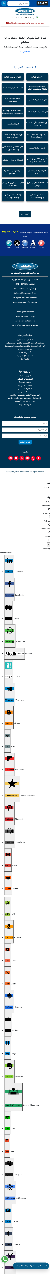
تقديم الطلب (25, 442)
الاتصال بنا (25, 51)
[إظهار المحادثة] (4, 1259)
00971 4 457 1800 (37, 23)
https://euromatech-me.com (25, 302)
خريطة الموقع (25, 404)
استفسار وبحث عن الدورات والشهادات (31, 1266)
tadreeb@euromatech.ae (25, 293)
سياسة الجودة (25, 382)
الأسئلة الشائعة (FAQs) (25, 401)
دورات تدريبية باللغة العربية (25, 279)
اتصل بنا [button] (25, 214)
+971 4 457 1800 (22, 316)
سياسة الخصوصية (25, 391)
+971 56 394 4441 (21, 288)
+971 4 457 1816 (21, 284)
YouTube (41, 247)
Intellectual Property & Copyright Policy (25, 398)
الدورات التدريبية (25, 385)
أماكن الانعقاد (25, 352)
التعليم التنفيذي (25, 388)
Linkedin (8, 247)
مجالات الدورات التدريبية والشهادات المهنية (25, 342)
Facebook (25, 247)
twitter (17, 247)
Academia (33, 247)
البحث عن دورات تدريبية (25, 339)
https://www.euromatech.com (25, 325)
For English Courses (25, 311)
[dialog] (25, 908)
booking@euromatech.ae (18, 23)
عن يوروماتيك (25, 375)
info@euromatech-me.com (25, 297)
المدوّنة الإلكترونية (25, 355)
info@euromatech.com (25, 320)
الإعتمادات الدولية (25, 379)
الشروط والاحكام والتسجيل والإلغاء (25, 395)
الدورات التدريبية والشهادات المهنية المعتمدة (25, 346)
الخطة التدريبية (25, 349)
